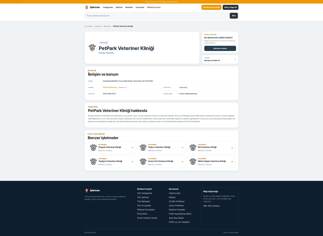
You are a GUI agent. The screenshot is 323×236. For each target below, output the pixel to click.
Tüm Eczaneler (144, 205)
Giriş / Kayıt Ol (230, 7)
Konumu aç (123, 87)
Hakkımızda (174, 193)
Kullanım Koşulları (177, 209)
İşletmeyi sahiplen (220, 48)
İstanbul (98, 26)
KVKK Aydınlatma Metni (180, 213)
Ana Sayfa (88, 26)
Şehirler (119, 7)
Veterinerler (104, 43)
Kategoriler (108, 7)
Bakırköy (107, 26)
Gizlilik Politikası (177, 201)
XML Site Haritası (211, 206)
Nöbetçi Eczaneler (146, 209)
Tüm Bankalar (143, 201)
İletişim (172, 197)
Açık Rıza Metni (176, 218)
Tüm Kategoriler (144, 193)
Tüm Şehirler (143, 197)
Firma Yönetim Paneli (147, 218)
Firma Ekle (142, 213)
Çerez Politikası (176, 205)
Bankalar (129, 7)
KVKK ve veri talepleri (179, 222)
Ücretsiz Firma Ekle (211, 7)
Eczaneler (140, 7)
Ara (234, 15)
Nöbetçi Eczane (153, 7)
